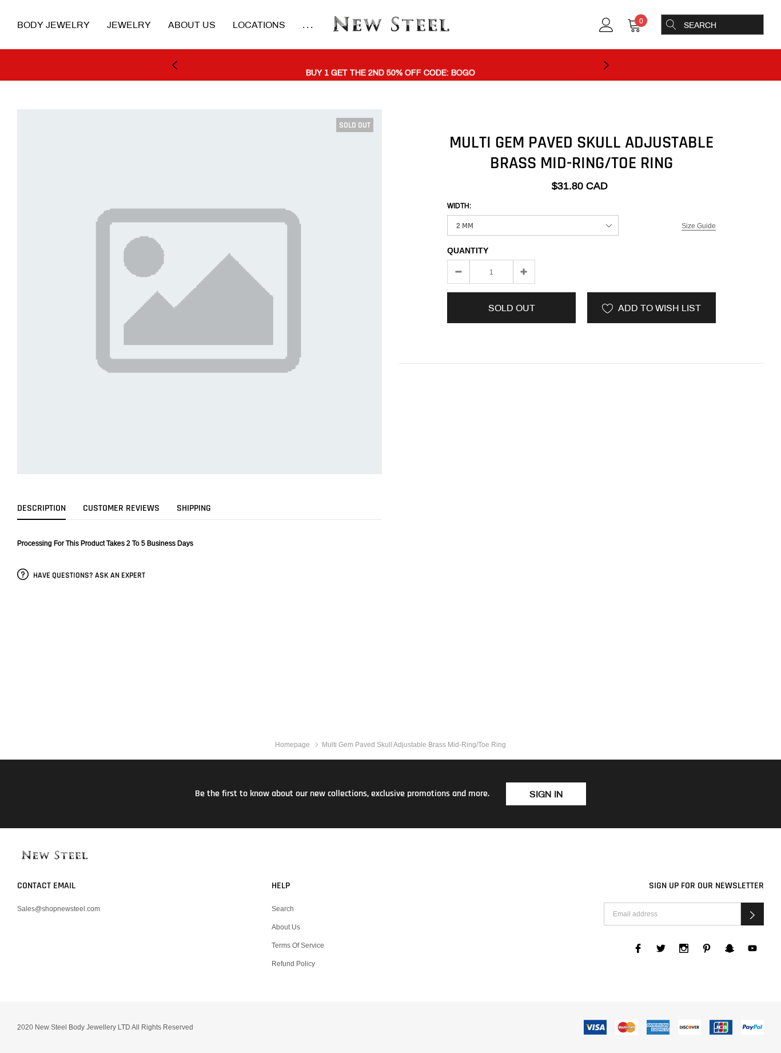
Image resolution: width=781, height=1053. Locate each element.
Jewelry (129, 25)
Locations (259, 25)
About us (286, 927)
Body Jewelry (53, 25)
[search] (671, 24)
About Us (192, 25)
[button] (752, 914)
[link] (606, 24)
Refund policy (293, 963)
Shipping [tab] (194, 508)
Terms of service (298, 945)
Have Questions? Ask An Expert (88, 575)
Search (283, 908)
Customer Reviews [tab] (121, 508)
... (308, 25)
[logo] (390, 25)
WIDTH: (459, 206)
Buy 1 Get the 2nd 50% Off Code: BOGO (390, 65)
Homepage (292, 744)
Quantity (467, 250)
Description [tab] (41, 508)
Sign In (546, 794)
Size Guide (699, 225)
